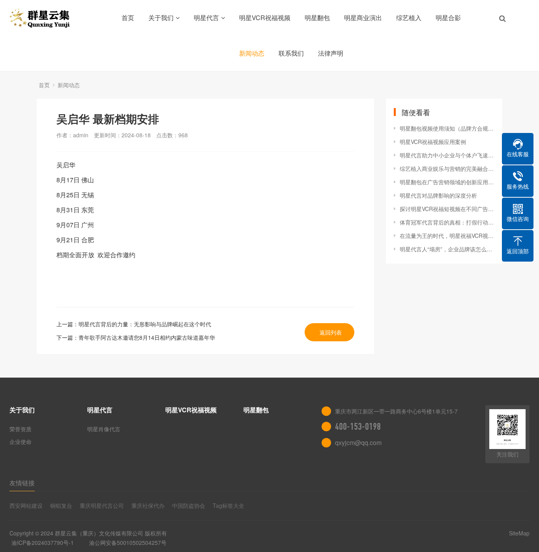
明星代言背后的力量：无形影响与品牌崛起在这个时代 (145, 324)
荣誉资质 (20, 429)
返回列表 (331, 332)
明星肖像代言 (103, 429)
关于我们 (161, 17)
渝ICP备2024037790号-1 (42, 542)
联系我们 (291, 53)
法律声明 (330, 53)
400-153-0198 (358, 426)
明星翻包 (317, 17)
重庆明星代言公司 (102, 505)
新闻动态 (251, 53)
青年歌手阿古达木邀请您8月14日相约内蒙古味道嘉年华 (147, 337)
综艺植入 (408, 17)
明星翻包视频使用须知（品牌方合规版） (447, 128)
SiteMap (519, 533)
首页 (128, 17)
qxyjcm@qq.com (358, 442)
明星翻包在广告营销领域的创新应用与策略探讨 (447, 182)
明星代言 (206, 17)
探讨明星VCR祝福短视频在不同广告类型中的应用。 (447, 209)
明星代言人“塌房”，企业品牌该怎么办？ (447, 249)
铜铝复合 (61, 505)
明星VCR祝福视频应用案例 (433, 142)
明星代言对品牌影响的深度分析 (438, 195)
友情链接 (22, 482)
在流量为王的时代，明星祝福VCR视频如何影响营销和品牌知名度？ (447, 236)
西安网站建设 (26, 505)
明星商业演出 (363, 17)
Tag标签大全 (228, 505)
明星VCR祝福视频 (264, 17)
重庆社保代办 (148, 505)
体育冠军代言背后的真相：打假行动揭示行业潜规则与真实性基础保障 (447, 222)
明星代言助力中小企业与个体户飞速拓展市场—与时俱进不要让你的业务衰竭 (447, 155)
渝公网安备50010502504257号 (128, 542)
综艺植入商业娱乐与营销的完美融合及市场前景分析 (447, 168)
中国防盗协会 (188, 505)
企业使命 (20, 441)
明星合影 (448, 17)
